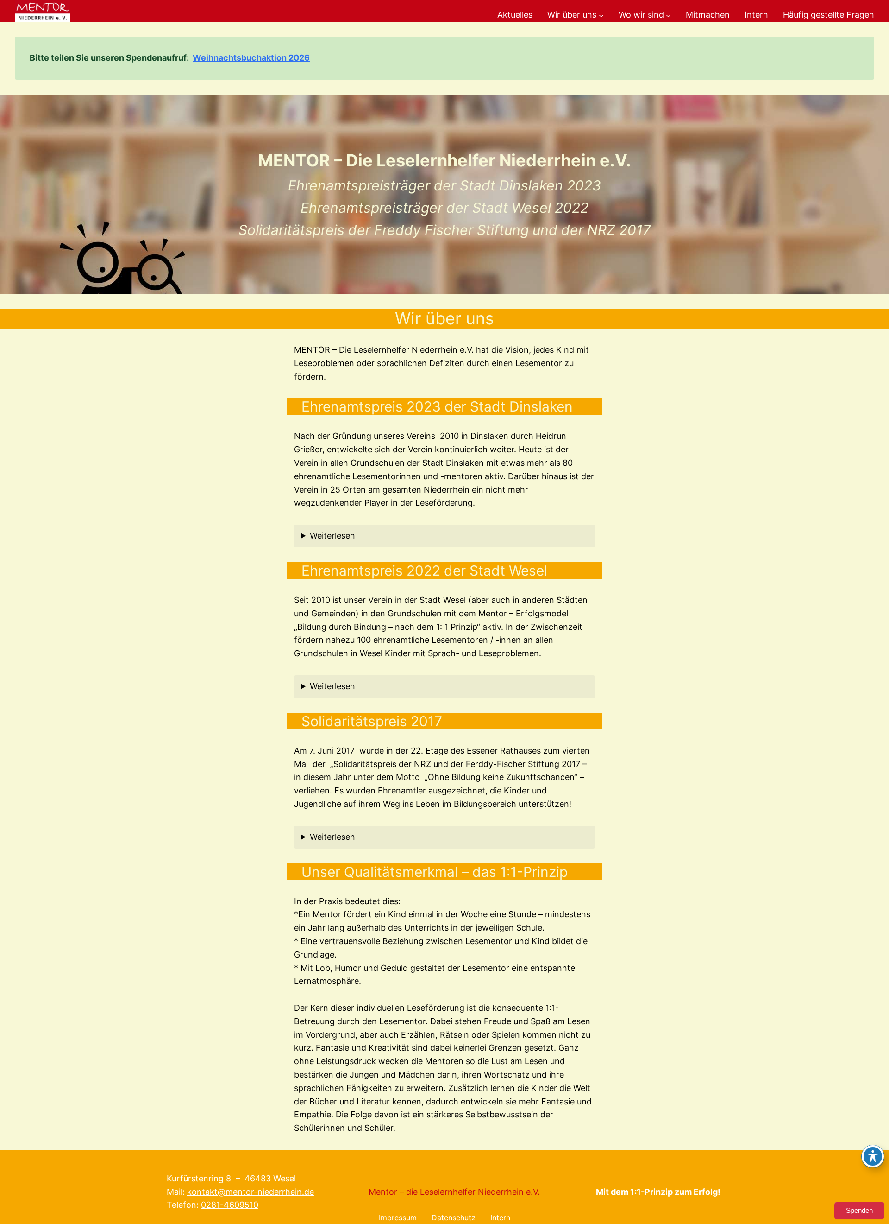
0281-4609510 (229, 1205)
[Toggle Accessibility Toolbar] (873, 1156)
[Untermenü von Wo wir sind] (668, 15)
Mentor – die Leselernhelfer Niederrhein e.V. (454, 1192)
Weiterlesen (332, 535)
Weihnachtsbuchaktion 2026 (251, 58)
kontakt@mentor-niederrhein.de (250, 1192)
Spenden (859, 1210)
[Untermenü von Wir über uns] (601, 15)
